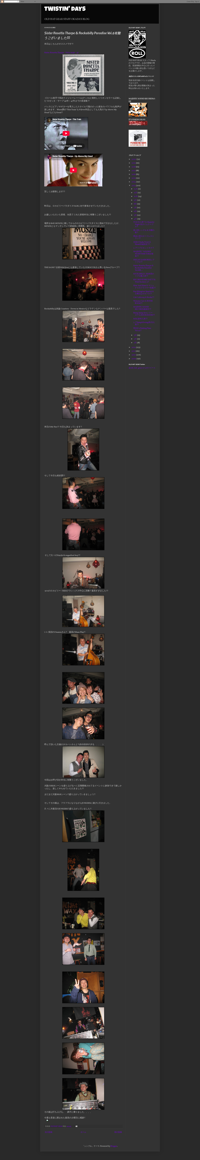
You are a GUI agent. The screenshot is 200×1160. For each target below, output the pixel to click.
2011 (134, 351)
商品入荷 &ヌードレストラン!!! (143, 237)
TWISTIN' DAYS (65, 9)
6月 (135, 211)
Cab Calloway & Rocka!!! (143, 297)
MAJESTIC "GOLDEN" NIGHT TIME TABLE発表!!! (143, 253)
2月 (135, 339)
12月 (136, 189)
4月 (135, 219)
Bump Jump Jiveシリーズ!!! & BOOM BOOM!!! (144, 314)
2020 (134, 159)
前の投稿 (118, 1132)
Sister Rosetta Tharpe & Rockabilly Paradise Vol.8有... (143, 267)
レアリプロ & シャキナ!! (143, 248)
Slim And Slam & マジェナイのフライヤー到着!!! (144, 286)
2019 (134, 163)
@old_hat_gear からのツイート (142, 368)
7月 (135, 207)
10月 (136, 196)
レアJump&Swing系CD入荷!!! (144, 323)
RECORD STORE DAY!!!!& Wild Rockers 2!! (144, 280)
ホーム (83, 1132)
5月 (135, 215)
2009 (134, 358)
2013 (134, 185)
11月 (136, 192)
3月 (135, 335)
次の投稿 (48, 1132)
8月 (135, 204)
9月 (135, 200)
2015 (134, 178)
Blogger (114, 1146)
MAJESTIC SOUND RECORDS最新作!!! (142, 308)
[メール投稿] (76, 1126)
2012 (134, 347)
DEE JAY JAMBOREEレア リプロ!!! (143, 261)
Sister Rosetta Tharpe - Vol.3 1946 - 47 (61, 52)
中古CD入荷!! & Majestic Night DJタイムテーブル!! (143, 224)
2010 (134, 355)
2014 (134, 182)
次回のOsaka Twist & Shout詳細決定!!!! (142, 243)
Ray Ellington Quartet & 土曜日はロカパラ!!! (143, 292)
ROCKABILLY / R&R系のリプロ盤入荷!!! (143, 275)
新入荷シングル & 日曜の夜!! (143, 231)
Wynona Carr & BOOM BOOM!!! (143, 302)
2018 (134, 167)
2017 (134, 170)
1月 (135, 342)
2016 (134, 174)
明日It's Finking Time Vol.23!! (142, 329)
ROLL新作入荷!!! (140, 319)
